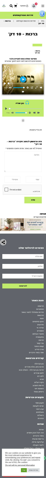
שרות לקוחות (38, 406)
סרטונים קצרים (40, 217)
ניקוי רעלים (39, 382)
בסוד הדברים (38, 436)
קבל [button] (23, 470)
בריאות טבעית (38, 439)
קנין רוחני (40, 409)
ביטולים (40, 415)
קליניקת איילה (38, 442)
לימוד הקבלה (38, 445)
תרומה (41, 340)
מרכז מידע (39, 349)
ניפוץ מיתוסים (38, 321)
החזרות (41, 418)
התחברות (40, 309)
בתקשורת (40, 337)
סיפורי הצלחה (38, 334)
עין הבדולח (39, 364)
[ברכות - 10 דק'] (37, 45)
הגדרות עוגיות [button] (33, 470)
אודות (41, 430)
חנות (42, 318)
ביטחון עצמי (39, 392)
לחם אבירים (39, 373)
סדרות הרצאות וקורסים (26, 21)
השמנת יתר (39, 388)
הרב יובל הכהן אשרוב (35, 433)
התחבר (23, 6)
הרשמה (41, 306)
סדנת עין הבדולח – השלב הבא (31, 370)
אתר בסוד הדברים (36, 352)
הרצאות (40, 315)
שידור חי (40, 328)
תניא (42, 379)
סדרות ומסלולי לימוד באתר (32, 312)
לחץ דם (40, 376)
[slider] (25, 83)
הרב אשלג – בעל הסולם (34, 448)
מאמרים (40, 331)
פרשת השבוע (38, 385)
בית (42, 21)
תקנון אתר (39, 403)
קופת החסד (39, 346)
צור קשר (40, 343)
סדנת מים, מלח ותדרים (34, 367)
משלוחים (40, 412)
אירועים (40, 325)
